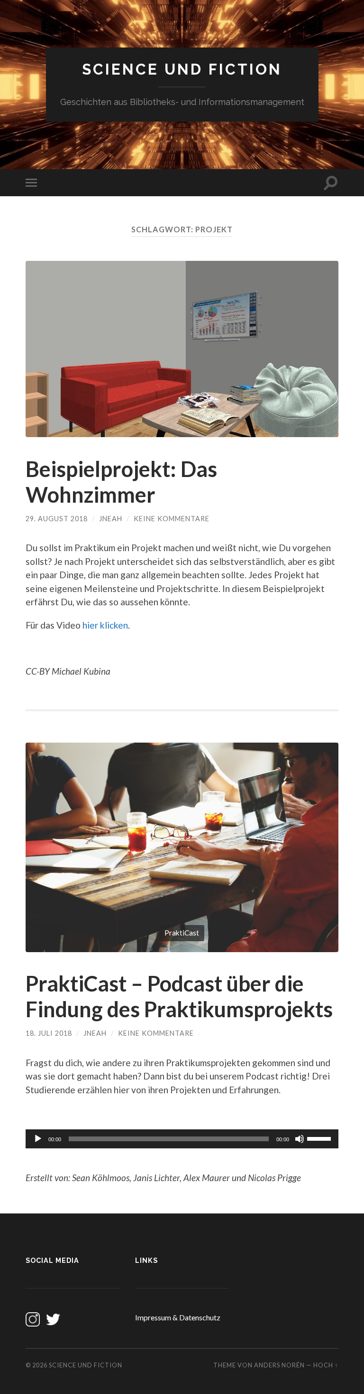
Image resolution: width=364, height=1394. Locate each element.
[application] (182, 1138)
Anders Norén (279, 1365)
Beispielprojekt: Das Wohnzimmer (121, 481)
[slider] (320, 1137)
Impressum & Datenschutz (177, 1317)
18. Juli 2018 (49, 1033)
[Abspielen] (38, 1139)
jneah (110, 519)
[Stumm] (299, 1139)
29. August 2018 (57, 519)
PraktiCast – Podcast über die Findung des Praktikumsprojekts (179, 996)
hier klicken (105, 625)
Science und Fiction (182, 69)
